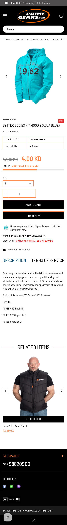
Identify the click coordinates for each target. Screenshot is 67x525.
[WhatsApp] (11, 486)
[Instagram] (19, 486)
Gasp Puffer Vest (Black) (15, 425)
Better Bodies (9, 119)
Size (5, 178)
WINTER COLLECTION (15, 39)
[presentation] (5, 390)
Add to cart (33, 204)
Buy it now (33, 215)
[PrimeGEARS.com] (33, 16)
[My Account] (33, 520)
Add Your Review (10, 131)
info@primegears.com (29, 478)
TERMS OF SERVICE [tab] (47, 260)
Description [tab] (14, 260)
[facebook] (4, 486)
